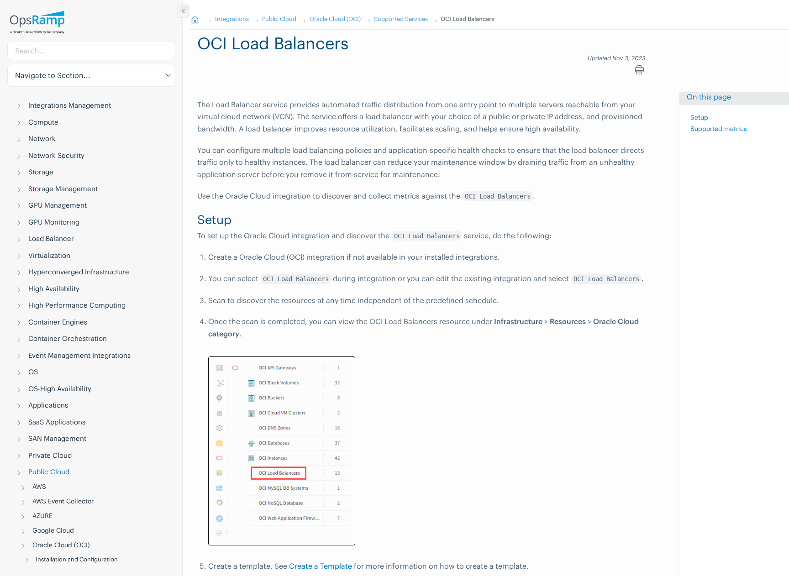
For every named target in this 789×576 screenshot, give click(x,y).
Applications (48, 405)
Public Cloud (48, 471)
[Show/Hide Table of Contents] (183, 11)
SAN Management (57, 438)
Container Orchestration (67, 338)
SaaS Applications (56, 422)
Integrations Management (69, 105)
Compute (43, 122)
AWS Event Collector (63, 501)
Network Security (56, 155)
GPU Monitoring (53, 222)
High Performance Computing (77, 305)
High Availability (53, 288)
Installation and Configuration (77, 559)
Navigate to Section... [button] (52, 75)
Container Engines (57, 322)
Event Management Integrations (79, 355)
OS (33, 371)
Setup (699, 117)
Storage (40, 172)
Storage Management (63, 188)
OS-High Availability (59, 388)
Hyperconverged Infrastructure (78, 271)
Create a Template (320, 566)
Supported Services (401, 18)
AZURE (42, 516)
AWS (39, 486)
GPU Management (57, 205)
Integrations (232, 18)
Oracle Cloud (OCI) (61, 545)
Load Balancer (51, 238)
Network (42, 138)
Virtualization (49, 255)
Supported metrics (718, 129)
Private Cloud (50, 455)
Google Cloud (53, 530)
